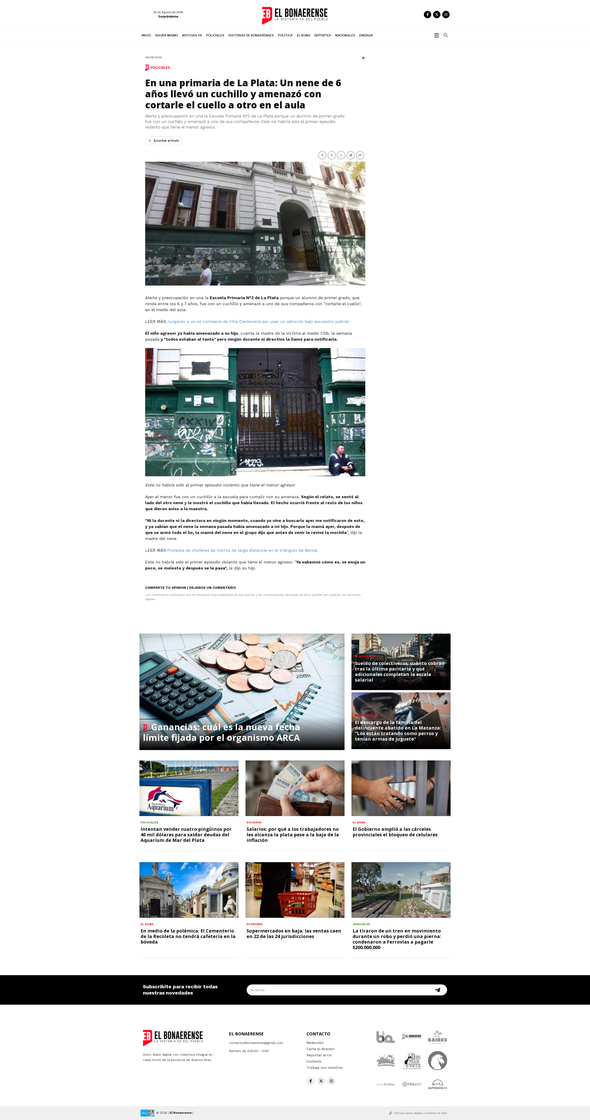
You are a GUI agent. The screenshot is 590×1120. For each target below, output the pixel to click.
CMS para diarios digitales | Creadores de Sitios (420, 1113)
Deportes (322, 35)
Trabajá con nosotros (325, 1068)
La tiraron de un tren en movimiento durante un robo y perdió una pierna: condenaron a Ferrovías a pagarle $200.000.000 (397, 939)
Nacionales (345, 35)
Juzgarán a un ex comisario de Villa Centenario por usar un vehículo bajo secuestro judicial (258, 321)
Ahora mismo (166, 35)
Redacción (315, 1043)
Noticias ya (192, 35)
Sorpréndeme (168, 16)
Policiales (215, 35)
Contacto (314, 1061)
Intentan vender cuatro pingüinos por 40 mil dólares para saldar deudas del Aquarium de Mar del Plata (186, 834)
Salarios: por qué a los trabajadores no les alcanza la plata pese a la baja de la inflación (293, 834)
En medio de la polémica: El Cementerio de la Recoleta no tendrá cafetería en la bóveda (188, 936)
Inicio (146, 35)
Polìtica (285, 35)
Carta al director (321, 1049)
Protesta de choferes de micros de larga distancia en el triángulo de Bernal (242, 550)
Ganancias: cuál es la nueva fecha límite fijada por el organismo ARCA (221, 732)
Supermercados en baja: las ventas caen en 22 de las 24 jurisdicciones (294, 933)
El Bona (303, 35)
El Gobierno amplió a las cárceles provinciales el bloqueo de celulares (395, 832)
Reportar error (319, 1055)
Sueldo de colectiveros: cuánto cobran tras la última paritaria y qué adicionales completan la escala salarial (400, 671)
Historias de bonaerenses (251, 35)
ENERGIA (366, 35)
